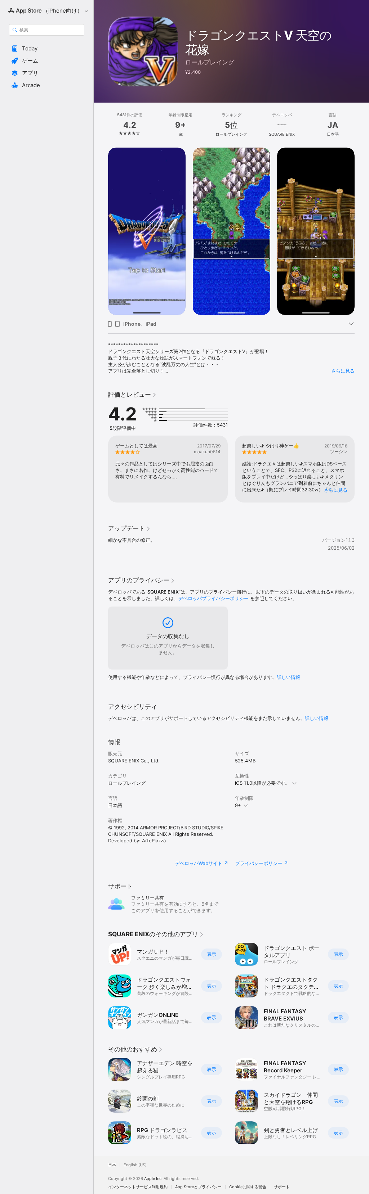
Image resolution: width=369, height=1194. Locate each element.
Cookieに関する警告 (247, 1187)
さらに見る (343, 371)
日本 (112, 1165)
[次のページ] (362, 124)
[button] (46, 48)
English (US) (135, 1165)
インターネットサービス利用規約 (138, 1187)
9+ (238, 805)
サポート (282, 1187)
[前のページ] (101, 124)
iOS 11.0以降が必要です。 (262, 783)
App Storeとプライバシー (198, 1187)
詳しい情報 (288, 677)
